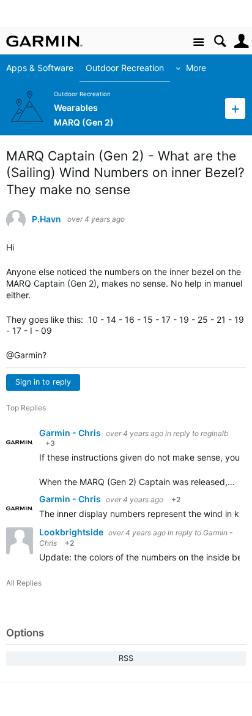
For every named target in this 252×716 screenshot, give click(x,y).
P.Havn (46, 219)
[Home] (44, 41)
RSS (126, 658)
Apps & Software (40, 67)
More (197, 67)
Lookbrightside (72, 532)
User (241, 41)
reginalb (214, 433)
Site (198, 42)
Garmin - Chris (71, 433)
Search (220, 41)
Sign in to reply (43, 381)
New (235, 108)
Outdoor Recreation (125, 67)
